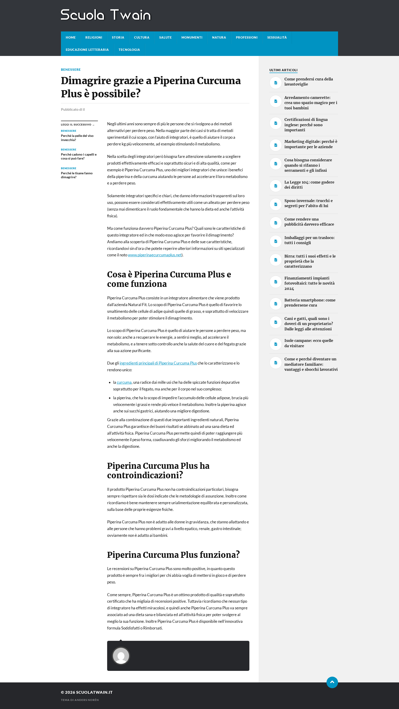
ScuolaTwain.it (94, 692)
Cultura (142, 37)
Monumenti (192, 37)
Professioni (247, 37)
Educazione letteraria (87, 50)
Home (71, 37)
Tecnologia (129, 50)
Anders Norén (87, 700)
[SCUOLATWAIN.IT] (106, 18)
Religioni (93, 37)
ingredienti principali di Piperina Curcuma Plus (158, 363)
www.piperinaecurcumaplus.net (154, 254)
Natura (219, 37)
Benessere (71, 69)
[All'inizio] (332, 682)
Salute (165, 37)
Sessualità (277, 37)
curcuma (124, 382)
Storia (118, 37)
